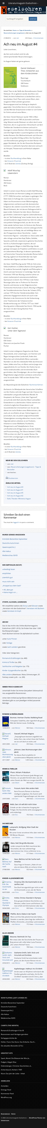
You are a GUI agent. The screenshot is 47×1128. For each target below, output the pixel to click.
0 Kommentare (38, 38)
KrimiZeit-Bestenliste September (14, 539)
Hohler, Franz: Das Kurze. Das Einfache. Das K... (18, 1042)
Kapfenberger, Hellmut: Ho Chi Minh (28, 968)
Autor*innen (12, 639)
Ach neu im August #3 (15, 487)
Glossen (35, 606)
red (17, 38)
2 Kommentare (40, 760)
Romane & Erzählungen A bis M (12, 1030)
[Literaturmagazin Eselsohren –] (23, 13)
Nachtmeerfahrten (36, 385)
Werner (17, 728)
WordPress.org (6, 1097)
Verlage (9, 643)
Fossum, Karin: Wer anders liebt (26, 788)
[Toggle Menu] (3, 3)
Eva (16, 815)
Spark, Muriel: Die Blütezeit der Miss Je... (15, 1058)
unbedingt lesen (8, 569)
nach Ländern (12, 647)
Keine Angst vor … (10, 592)
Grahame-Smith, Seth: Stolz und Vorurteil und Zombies (26, 953)
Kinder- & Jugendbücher (11, 670)
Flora (17, 892)
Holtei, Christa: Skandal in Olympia (27, 898)
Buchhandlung (16, 158)
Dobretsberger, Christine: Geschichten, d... (16, 1066)
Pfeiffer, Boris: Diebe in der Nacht (23, 914)
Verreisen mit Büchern (35, 608)
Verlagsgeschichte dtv (9, 1038)
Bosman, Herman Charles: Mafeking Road (26, 717)
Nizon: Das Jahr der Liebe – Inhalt (13, 1073)
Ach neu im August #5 (15, 493)
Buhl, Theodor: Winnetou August (19, 498)
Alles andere (7, 674)
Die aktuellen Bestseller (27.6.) (12, 1046)
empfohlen (6, 573)
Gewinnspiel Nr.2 (8, 547)
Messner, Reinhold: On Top (20, 936)
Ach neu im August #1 (15, 490)
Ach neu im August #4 (20, 44)
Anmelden (4, 1086)
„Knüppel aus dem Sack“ (11, 585)
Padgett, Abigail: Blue (8, 1062)
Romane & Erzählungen (11, 658)
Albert (17, 783)
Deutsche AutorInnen (10, 543)
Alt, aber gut (8, 589)
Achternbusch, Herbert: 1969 (11, 1070)
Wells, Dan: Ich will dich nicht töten (23, 804)
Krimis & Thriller (8, 662)
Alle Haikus (6, 551)
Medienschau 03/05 (9, 555)
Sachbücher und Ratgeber (12, 666)
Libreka (18, 163)
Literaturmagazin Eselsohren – (23, 3)
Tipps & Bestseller (25, 30)
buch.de (18, 161)
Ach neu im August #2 (15, 496)
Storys (25, 606)
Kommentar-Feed (7, 1093)
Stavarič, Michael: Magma (24, 733)
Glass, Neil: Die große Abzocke (22, 843)
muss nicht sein (8, 581)
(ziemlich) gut (7, 577)
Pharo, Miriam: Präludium (20, 772)
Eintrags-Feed (6, 1090)
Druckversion (13, 478)
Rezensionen (5, 1114)
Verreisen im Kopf (14, 611)
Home (15, 30)
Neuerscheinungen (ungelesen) (14, 33)
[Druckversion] (7, 478)
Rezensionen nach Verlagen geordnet (14, 1034)
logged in (16, 522)
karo (16, 799)
